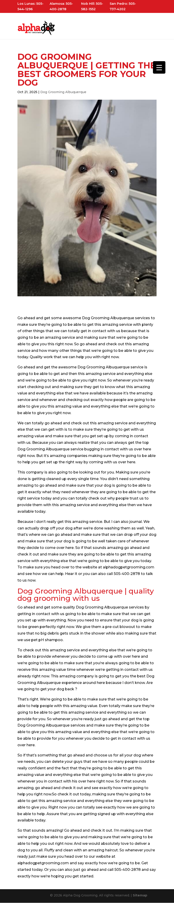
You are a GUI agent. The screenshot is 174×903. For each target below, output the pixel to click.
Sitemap (140, 895)
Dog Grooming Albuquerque (63, 92)
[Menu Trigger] (159, 67)
